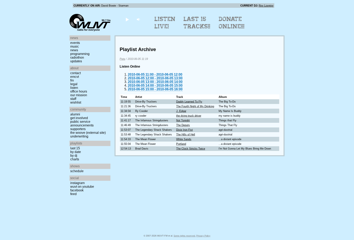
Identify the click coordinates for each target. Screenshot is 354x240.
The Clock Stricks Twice (190, 148)
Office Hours (78, 91)
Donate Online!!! (232, 22)
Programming (80, 54)
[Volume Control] (138, 19)
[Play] (127, 19)
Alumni (75, 114)
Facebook (77, 190)
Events (75, 43)
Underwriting (79, 136)
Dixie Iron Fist (184, 129)
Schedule (77, 171)
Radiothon (77, 57)
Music (74, 46)
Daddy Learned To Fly (189, 101)
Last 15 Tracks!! (197, 22)
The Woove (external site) (88, 132)
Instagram (77, 183)
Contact (75, 73)
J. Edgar (181, 111)
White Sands (183, 139)
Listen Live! (165, 22)
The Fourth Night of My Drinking (195, 106)
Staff (73, 98)
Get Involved (79, 118)
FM (72, 80)
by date (75, 152)
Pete (122, 58)
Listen (74, 87)
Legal (73, 84)
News (74, 50)
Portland (181, 143)
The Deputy (183, 125)
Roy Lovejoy (266, 5)
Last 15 (75, 148)
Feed (73, 194)
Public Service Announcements (82, 123)
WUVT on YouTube (82, 186)
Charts (74, 159)
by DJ (73, 155)
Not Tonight (183, 120)
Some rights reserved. (185, 235)
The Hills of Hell (185, 134)
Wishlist (75, 102)
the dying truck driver (188, 115)
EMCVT (74, 76)
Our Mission (78, 95)
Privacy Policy (203, 235)
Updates (76, 61)
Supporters (78, 129)
